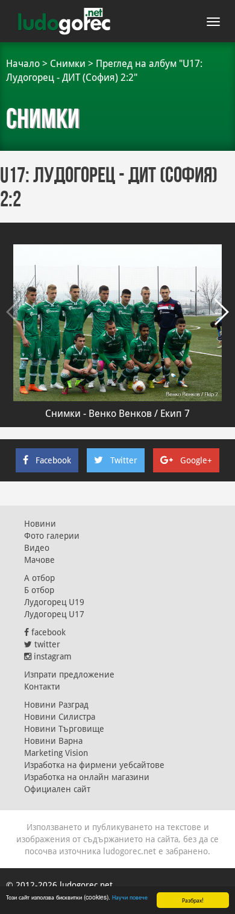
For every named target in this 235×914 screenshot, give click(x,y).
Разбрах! (193, 899)
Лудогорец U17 (54, 614)
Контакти (42, 686)
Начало (23, 63)
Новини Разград (56, 704)
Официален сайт (57, 789)
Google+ (196, 460)
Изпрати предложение (69, 674)
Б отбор (39, 590)
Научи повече (130, 896)
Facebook (53, 460)
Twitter (123, 460)
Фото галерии (52, 536)
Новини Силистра (59, 717)
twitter (46, 644)
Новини (40, 523)
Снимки (68, 63)
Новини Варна (53, 741)
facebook (47, 632)
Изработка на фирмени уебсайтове (94, 765)
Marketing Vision (56, 753)
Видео (36, 548)
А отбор (39, 578)
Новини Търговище (64, 729)
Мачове (39, 560)
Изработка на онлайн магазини (86, 777)
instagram (51, 656)
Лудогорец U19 (54, 602)
